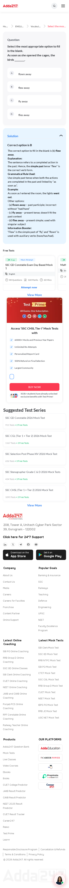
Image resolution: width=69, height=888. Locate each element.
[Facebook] (28, 544)
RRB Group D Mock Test (50, 685)
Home (6, 26)
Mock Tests (9, 753)
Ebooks (6, 772)
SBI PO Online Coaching (16, 651)
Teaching (43, 594)
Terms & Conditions (15, 854)
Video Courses (10, 765)
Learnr (6, 839)
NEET (41, 620)
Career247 (9, 820)
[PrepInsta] (50, 776)
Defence (42, 600)
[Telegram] (20, 544)
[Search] (54, 6)
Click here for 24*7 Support (23, 537)
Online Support (11, 620)
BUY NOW (34, 387)
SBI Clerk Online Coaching (17, 674)
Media (6, 588)
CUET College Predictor (15, 784)
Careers (7, 594)
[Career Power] (50, 757)
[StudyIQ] (50, 767)
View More (34, 295)
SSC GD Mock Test (48, 654)
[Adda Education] (50, 748)
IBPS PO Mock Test (48, 705)
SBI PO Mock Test (47, 666)
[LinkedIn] (5, 544)
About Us (8, 575)
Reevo (6, 827)
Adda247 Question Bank (16, 746)
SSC (40, 581)
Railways (43, 588)
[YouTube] (36, 544)
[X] (13, 544)
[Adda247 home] (10, 6)
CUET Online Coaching (15, 681)
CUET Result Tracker (14, 814)
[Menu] (63, 6)
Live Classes (9, 759)
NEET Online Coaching (15, 687)
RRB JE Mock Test (47, 711)
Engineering (44, 607)
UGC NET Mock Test (48, 717)
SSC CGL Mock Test (48, 679)
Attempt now (29, 287)
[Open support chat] (59, 880)
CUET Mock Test (46, 692)
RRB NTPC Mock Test (49, 660)
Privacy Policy (36, 854)
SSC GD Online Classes (15, 668)
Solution (12, 136)
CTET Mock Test (46, 673)
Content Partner (11, 613)
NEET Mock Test (46, 698)
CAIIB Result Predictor (14, 797)
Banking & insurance (49, 575)
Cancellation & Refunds (52, 849)
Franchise (8, 607)
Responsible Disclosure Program (20, 849)
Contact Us (9, 581)
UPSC (41, 613)
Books (6, 778)
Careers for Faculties (14, 600)
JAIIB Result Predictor (14, 791)
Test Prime (8, 833)
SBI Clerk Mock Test (48, 647)
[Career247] (50, 785)
